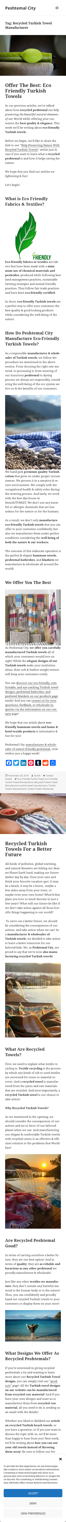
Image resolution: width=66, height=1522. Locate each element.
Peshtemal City (20, 8)
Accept (33, 1493)
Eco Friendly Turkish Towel (31, 778)
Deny (33, 1503)
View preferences (33, 1513)
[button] (60, 1459)
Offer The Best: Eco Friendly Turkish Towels (28, 90)
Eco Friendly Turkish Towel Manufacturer (31, 780)
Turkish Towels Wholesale (40, 788)
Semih (37, 775)
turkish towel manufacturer (33, 785)
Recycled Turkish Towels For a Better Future (28, 849)
